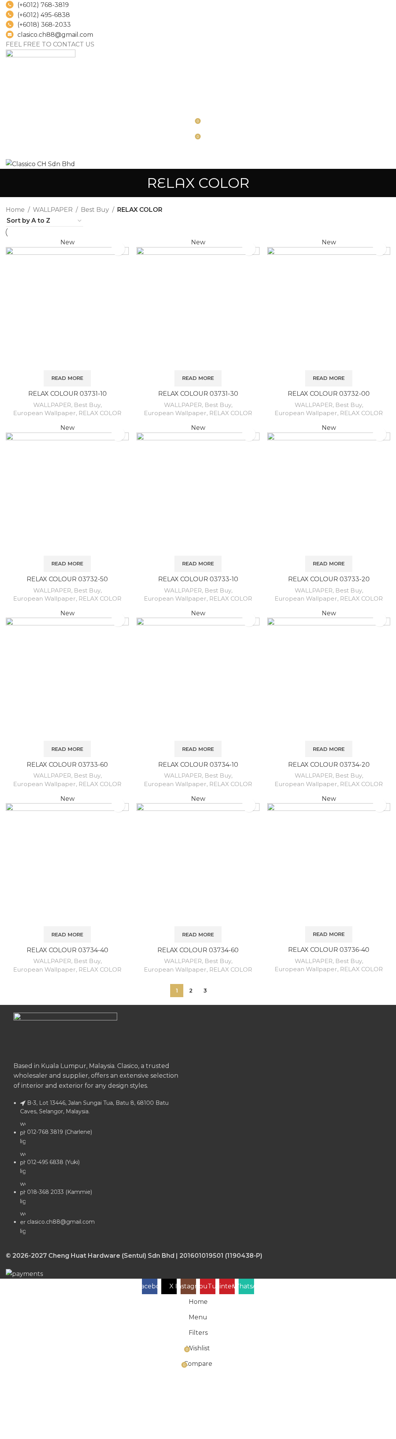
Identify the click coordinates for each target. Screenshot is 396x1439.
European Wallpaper (44, 413)
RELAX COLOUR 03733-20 (329, 579)
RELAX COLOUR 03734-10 (198, 764)
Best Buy (95, 209)
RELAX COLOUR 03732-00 (329, 393)
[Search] (198, 104)
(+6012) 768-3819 (43, 5)
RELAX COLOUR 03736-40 (328, 949)
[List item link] (99, 1171)
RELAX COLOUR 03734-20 (329, 764)
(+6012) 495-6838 (43, 15)
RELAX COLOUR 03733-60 (67, 764)
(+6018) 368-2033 (44, 24)
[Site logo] (40, 62)
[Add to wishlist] (118, 249)
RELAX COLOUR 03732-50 (67, 579)
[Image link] (65, 1032)
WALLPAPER (53, 209)
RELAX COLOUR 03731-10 (67, 393)
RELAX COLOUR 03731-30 (198, 393)
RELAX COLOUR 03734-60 (198, 950)
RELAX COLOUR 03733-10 (198, 579)
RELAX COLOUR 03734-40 (67, 950)
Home (15, 209)
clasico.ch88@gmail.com (55, 34)
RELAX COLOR (100, 413)
